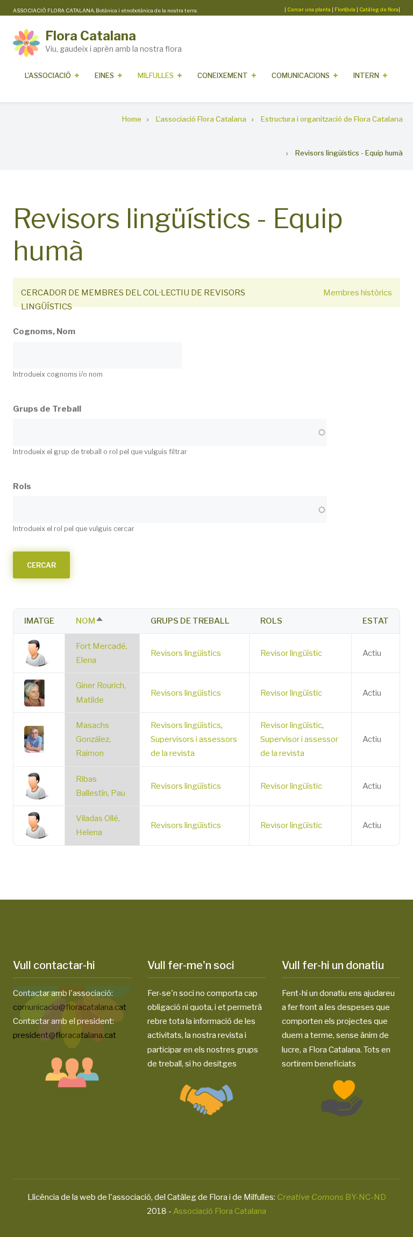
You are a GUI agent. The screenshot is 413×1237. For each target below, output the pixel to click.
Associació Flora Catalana (219, 1211)
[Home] (26, 42)
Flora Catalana (90, 36)
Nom (90, 621)
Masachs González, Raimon (93, 739)
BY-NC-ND (331, 1197)
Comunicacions (301, 75)
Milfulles (156, 75)
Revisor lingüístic (291, 653)
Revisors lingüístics (186, 653)
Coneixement (222, 75)
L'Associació (48, 75)
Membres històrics (357, 293)
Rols (22, 486)
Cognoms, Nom (44, 331)
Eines (104, 75)
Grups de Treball (47, 409)
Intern (366, 75)
